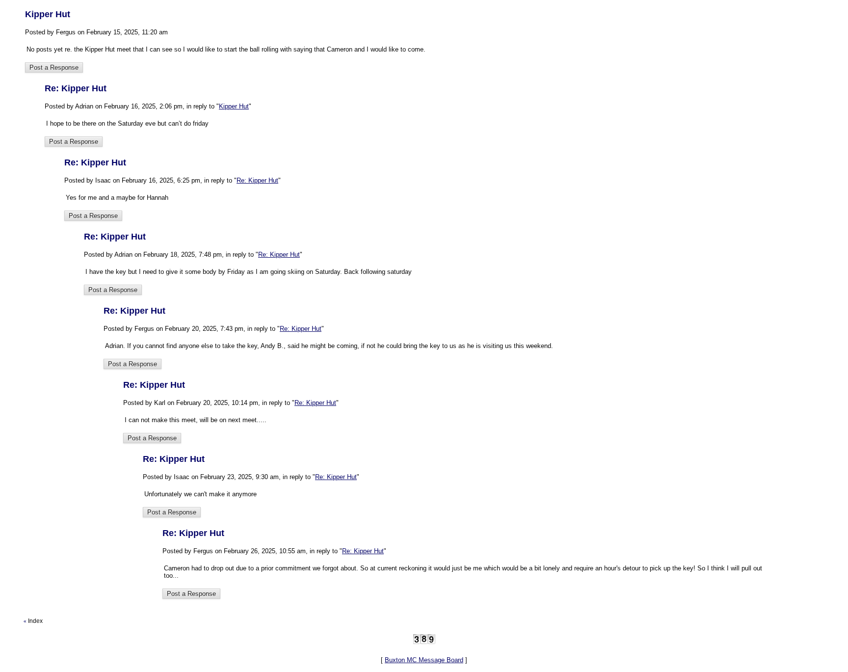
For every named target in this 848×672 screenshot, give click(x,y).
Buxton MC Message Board (424, 660)
